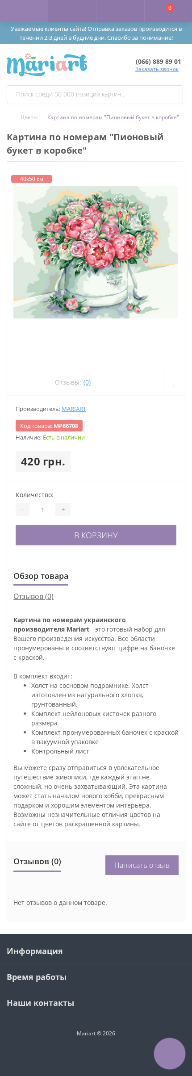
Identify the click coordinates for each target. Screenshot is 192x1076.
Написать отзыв (142, 865)
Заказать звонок (157, 69)
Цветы (29, 117)
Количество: (35, 494)
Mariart (74, 409)
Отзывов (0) (33, 596)
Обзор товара (40, 575)
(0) (87, 382)
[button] (120, 11)
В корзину (96, 535)
